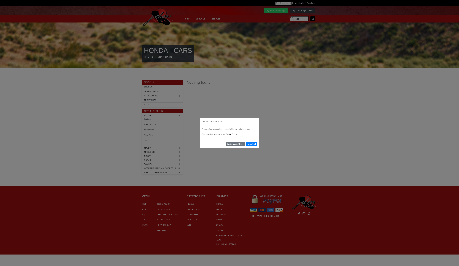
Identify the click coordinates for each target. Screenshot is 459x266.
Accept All (252, 144)
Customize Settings (235, 144)
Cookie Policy (231, 134)
